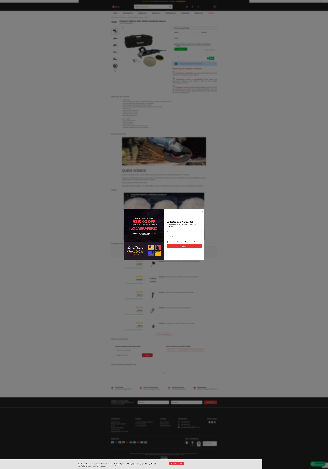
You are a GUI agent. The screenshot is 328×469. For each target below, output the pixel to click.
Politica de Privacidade (190, 241)
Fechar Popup (202, 211)
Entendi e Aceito (176, 463)
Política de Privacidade (99, 466)
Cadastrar (184, 246)
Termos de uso (180, 241)
